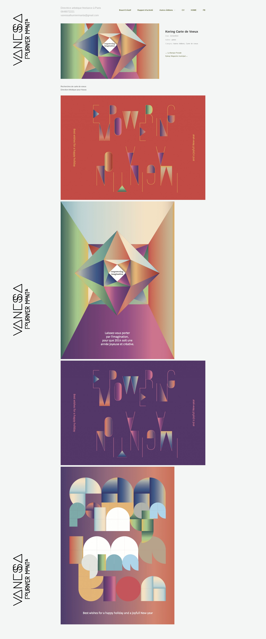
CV (183, 10)
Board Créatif (125, 10)
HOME (193, 10)
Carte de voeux (192, 43)
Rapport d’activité (145, 10)
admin (173, 40)
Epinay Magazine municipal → (176, 56)
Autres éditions (166, 10)
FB (204, 10)
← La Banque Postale (173, 53)
